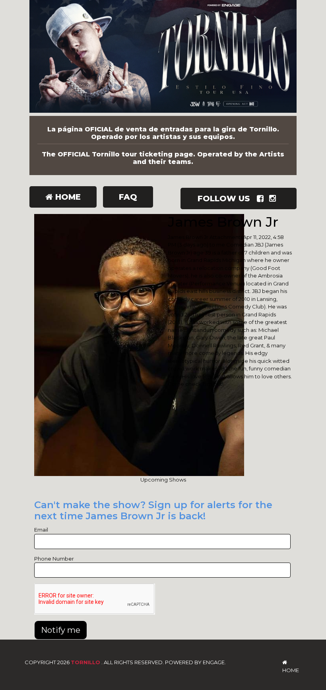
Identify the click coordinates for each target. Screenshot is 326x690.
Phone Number (54, 558)
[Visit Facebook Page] (262, 198)
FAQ (128, 197)
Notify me (60, 630)
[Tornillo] (163, 58)
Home (67, 197)
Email (41, 529)
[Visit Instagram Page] (274, 198)
